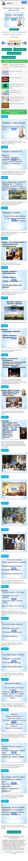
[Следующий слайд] (25, 19)
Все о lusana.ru (8, 852)
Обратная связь (19, 852)
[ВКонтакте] (8, 44)
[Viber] (17, 44)
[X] (15, 44)
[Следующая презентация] (24, 43)
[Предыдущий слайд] (2, 19)
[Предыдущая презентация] (4, 43)
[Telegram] (13, 44)
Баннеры (14, 853)
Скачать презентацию (8, 57)
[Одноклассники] (11, 44)
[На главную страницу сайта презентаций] (7, 3)
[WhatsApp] (19, 44)
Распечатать (14, 29)
